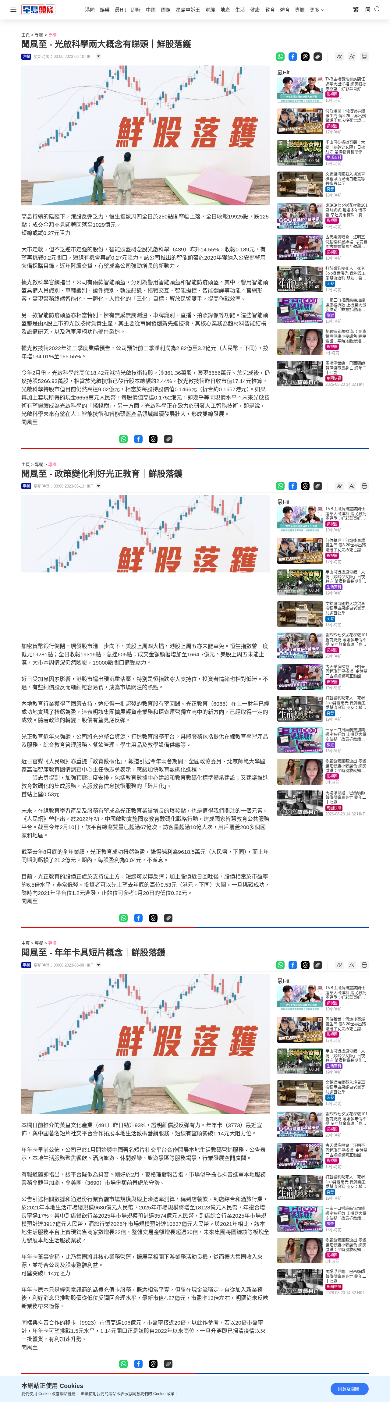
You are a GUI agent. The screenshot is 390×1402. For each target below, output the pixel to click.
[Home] (38, 9)
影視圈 (332, 94)
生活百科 (334, 157)
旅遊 (330, 315)
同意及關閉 (348, 1388)
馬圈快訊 (334, 378)
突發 (330, 189)
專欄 (39, 34)
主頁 (25, 34)
